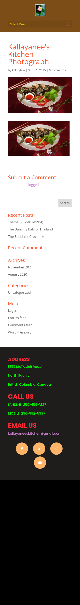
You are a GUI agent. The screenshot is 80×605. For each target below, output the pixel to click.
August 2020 (17, 274)
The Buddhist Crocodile (26, 236)
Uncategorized (19, 292)
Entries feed (17, 318)
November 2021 (20, 267)
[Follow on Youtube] (40, 462)
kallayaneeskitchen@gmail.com (35, 433)
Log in (12, 310)
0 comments (57, 70)
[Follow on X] (39, 448)
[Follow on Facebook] (22, 448)
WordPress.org (19, 332)
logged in (35, 184)
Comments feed (20, 325)
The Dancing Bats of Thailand (30, 229)
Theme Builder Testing (25, 222)
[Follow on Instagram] (56, 448)
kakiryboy (18, 70)
